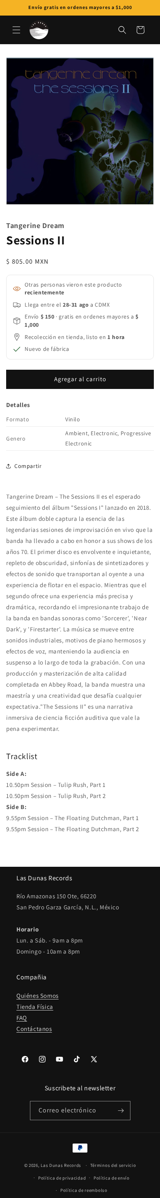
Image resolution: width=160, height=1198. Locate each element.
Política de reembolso (83, 1190)
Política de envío (112, 1178)
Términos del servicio (113, 1165)
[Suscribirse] (121, 1110)
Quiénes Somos (37, 995)
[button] (16, 30)
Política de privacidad (62, 1178)
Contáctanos (34, 1029)
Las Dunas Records (61, 1165)
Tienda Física (34, 1006)
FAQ (21, 1018)
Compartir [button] (27, 466)
